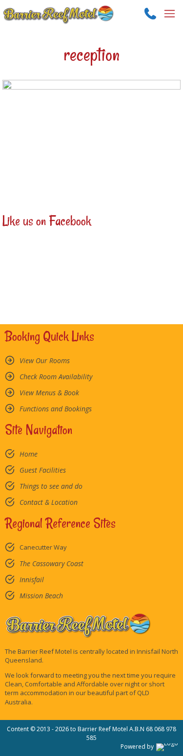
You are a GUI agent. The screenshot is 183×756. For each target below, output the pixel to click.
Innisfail (32, 579)
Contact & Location (49, 502)
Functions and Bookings (56, 408)
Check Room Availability (56, 376)
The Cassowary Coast (51, 563)
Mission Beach (41, 595)
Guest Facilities (43, 470)
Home (29, 454)
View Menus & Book (49, 392)
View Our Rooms (45, 360)
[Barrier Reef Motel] (58, 13)
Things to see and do (51, 486)
